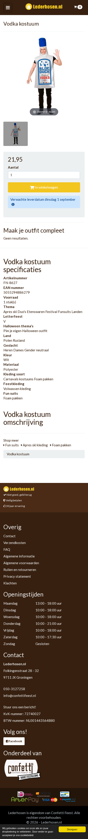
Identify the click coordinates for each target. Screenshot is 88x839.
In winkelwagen (46, 187)
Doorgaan (72, 829)
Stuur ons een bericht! (19, 707)
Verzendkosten (14, 543)
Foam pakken (61, 445)
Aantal (14, 167)
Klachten (10, 583)
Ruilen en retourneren (19, 570)
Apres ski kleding (35, 445)
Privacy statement (17, 576)
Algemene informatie (19, 556)
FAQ (6, 549)
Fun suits (12, 445)
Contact (9, 536)
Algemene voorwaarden (21, 563)
